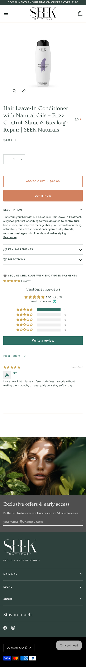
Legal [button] (7, 586)
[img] (11, 367)
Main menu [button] (11, 574)
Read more (9, 237)
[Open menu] (9, 13)
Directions (16, 259)
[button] (12, 281)
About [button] (8, 599)
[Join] (79, 521)
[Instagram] (13, 628)
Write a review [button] (43, 340)
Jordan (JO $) (17, 647)
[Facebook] (5, 628)
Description (12, 209)
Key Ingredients (20, 249)
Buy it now (43, 195)
